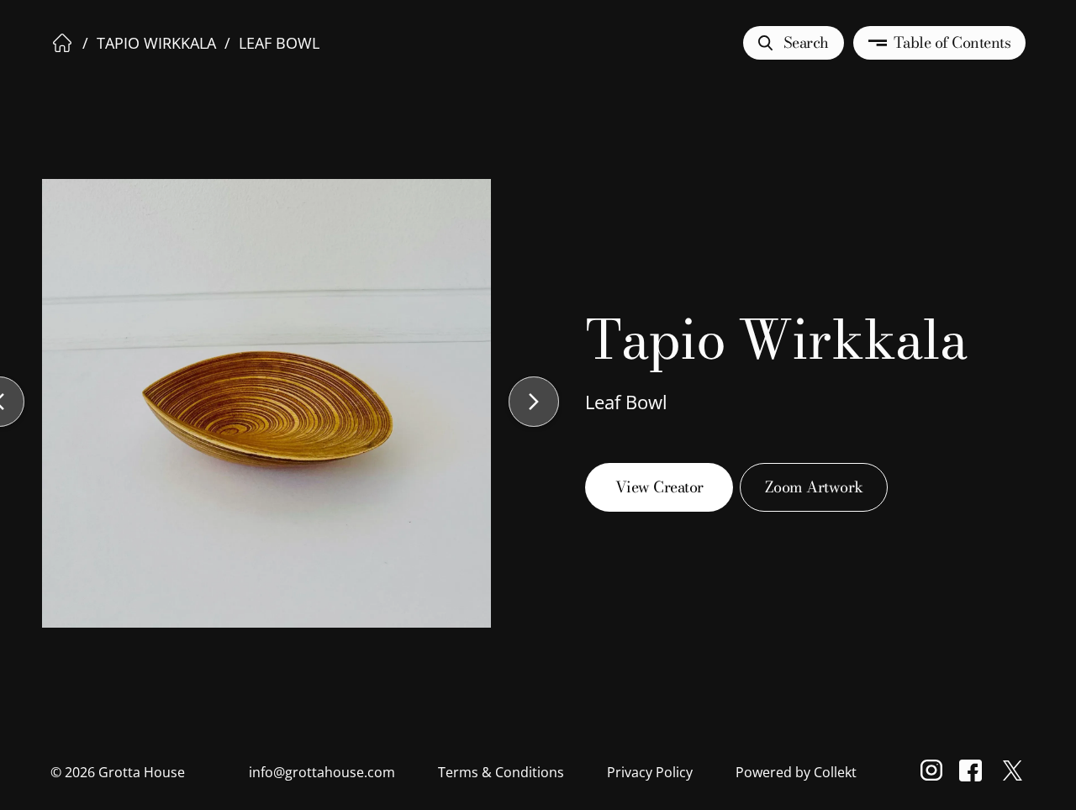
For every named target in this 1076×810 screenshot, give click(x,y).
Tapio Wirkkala (156, 42)
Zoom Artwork (814, 487)
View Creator (659, 487)
